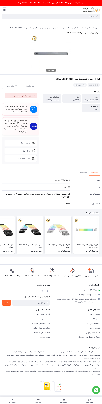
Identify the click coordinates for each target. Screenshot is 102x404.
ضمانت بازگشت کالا (42, 332)
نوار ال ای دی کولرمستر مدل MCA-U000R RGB (25, 28)
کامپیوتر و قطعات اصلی (82, 28)
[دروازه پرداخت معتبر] (46, 386)
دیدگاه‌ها (83, 172)
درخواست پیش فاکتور (41, 328)
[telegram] (42, 291)
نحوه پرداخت (95, 328)
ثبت (6, 303)
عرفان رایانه (96, 28)
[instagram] (47, 291)
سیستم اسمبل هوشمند (41, 323)
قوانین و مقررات (43, 314)
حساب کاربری (95, 314)
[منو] (4, 9)
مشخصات (94, 172)
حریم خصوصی (44, 319)
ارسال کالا (96, 319)
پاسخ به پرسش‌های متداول (89, 337)
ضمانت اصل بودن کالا (91, 332)
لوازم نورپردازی (49, 28)
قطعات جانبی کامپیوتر (64, 28)
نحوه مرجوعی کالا (93, 323)
